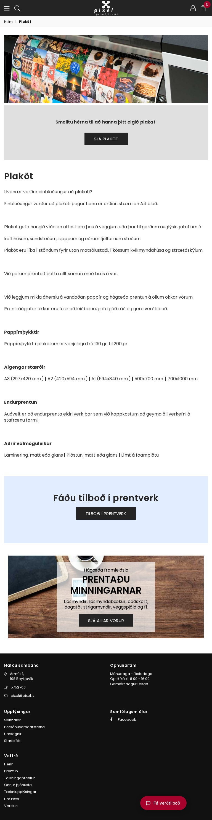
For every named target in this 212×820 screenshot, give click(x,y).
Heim (8, 22)
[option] (106, 597)
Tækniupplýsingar (20, 791)
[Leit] (17, 8)
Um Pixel (11, 799)
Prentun (11, 771)
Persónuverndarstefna (24, 727)
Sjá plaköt (106, 139)
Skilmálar (12, 720)
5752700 (18, 687)
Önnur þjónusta (18, 784)
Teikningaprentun (20, 778)
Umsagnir (13, 733)
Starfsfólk (12, 740)
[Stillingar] (193, 8)
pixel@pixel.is (23, 695)
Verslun (11, 805)
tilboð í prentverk (106, 513)
